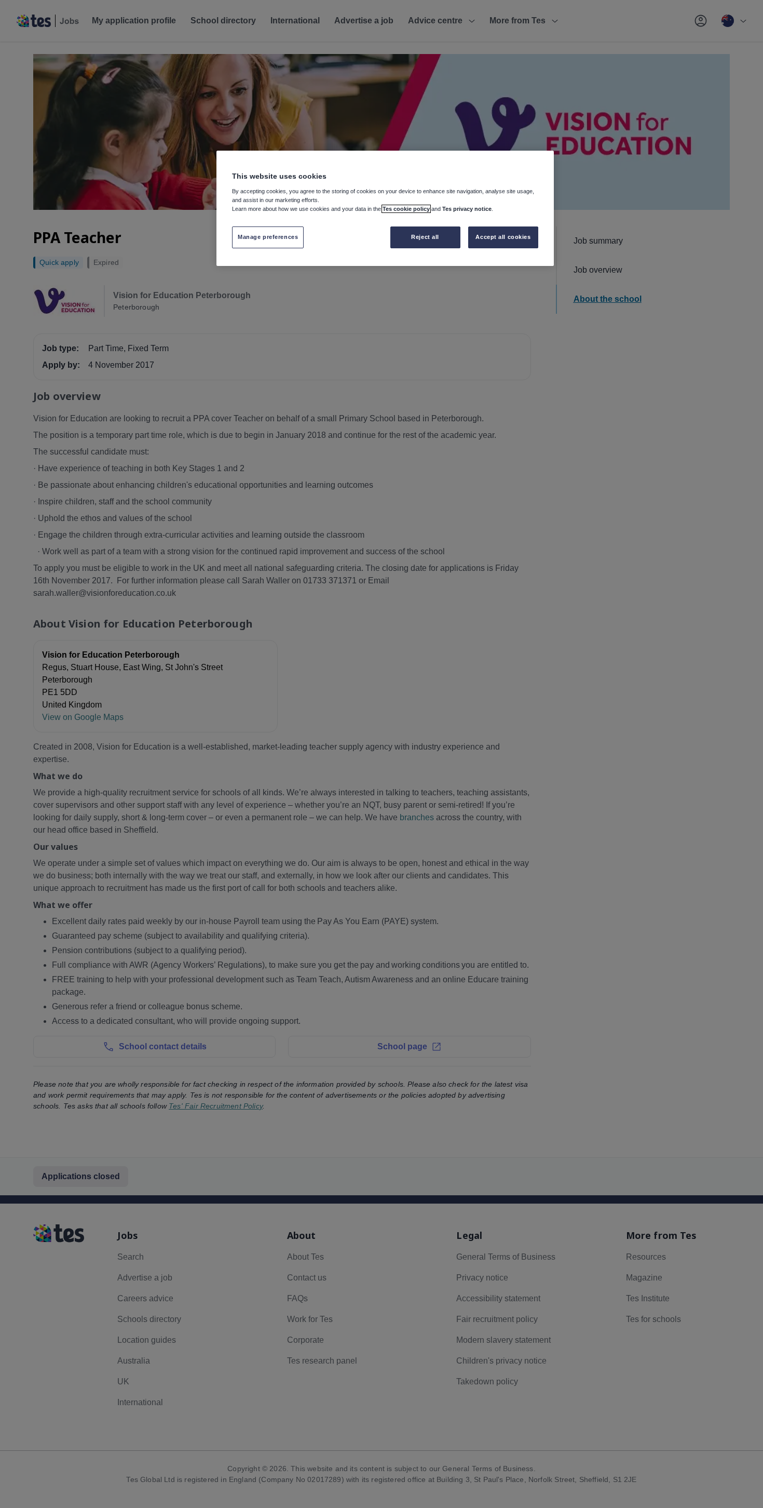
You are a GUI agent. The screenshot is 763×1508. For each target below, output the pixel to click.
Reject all (425, 237)
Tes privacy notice (467, 209)
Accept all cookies (502, 237)
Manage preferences (268, 237)
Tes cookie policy (406, 209)
